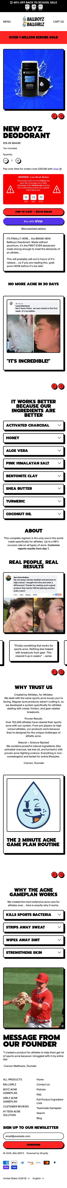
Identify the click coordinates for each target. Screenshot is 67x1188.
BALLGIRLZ (9, 1084)
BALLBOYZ (18, 1153)
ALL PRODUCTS (12, 1079)
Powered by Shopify (37, 1153)
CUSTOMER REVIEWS (16, 1106)
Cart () (58, 22)
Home (40, 1079)
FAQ (39, 1094)
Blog (39, 1118)
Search (41, 1113)
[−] (5, 160)
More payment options (33, 228)
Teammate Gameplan (49, 1108)
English (37, 1178)
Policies (41, 1089)
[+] (18, 160)
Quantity (7, 154)
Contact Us (43, 1084)
